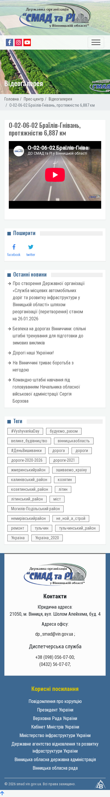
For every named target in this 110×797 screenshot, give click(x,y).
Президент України (55, 710)
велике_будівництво (29, 440)
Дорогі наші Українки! (33, 353)
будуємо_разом (64, 431)
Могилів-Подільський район (35, 508)
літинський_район (27, 499)
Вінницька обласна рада (55, 768)
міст (57, 499)
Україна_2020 (47, 537)
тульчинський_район (77, 528)
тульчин (41, 528)
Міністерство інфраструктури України (55, 735)
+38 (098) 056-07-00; (55, 657)
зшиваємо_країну (71, 470)
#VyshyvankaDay (25, 431)
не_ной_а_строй (70, 518)
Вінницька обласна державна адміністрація (55, 759)
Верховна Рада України (55, 718)
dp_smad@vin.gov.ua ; (55, 634)
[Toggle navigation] (96, 42)
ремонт (17, 528)
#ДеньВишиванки (26, 450)
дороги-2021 (64, 460)
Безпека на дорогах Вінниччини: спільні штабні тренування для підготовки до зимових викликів (49, 336)
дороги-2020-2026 (27, 460)
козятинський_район (29, 489)
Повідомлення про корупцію (55, 701)
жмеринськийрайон (28, 470)
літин (63, 489)
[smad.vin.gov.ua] (55, 574)
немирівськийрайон (28, 518)
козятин (65, 479)
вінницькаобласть (74, 440)
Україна (18, 537)
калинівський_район (29, 479)
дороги (81, 450)
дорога (58, 450)
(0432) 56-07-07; (55, 664)
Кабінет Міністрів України (55, 727)
